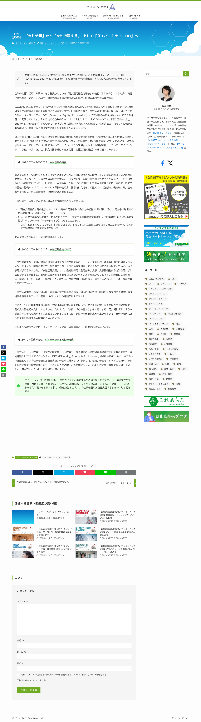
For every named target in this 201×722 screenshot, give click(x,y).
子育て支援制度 (155, 359)
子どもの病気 (172, 349)
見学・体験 (153, 379)
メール (21, 652)
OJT (151, 284)
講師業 (169, 379)
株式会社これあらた (162, 133)
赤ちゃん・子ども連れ (158, 384)
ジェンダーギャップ (157, 299)
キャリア (182, 284)
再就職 (169, 339)
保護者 (177, 334)
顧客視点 (172, 389)
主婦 (151, 329)
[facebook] (163, 163)
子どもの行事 (154, 354)
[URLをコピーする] (126, 472)
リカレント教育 (175, 314)
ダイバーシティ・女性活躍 (25, 43)
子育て (171, 354)
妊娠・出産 (153, 349)
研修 (184, 369)
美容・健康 (167, 374)
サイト (20, 663)
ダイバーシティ (50, 43)
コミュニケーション (157, 294)
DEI (41, 43)
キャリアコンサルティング (160, 289)
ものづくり (165, 284)
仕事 (151, 334)
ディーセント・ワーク (158, 309)
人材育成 (180, 329)
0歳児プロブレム (156, 279)
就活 (167, 364)
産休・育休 (169, 369)
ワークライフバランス (158, 324)
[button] (22, 472)
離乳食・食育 (154, 389)
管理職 (152, 374)
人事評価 (164, 329)
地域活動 (153, 344)
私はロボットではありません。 (33, 680)
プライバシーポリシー (180, 718)
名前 (20, 640)
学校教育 (174, 359)
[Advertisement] (74, 425)
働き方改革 (153, 339)
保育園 (163, 334)
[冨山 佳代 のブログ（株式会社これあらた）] (100, 7)
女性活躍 (60, 43)
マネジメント (154, 314)
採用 (179, 364)
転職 (178, 384)
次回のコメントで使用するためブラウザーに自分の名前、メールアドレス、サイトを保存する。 (64, 674)
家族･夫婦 (153, 364)
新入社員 (153, 369)
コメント (22, 601)
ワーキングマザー (156, 319)
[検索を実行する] (186, 73)
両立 (178, 324)
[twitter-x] (170, 163)
